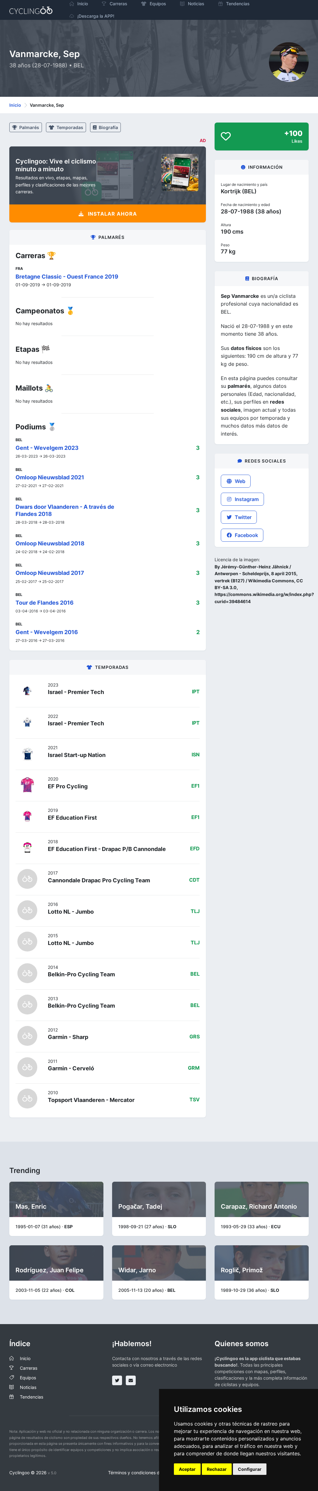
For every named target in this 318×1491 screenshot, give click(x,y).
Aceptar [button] (187, 1469)
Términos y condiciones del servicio (144, 1472)
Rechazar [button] (217, 1469)
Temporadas (69, 127)
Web (239, 481)
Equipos (28, 1377)
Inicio (15, 105)
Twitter (243, 517)
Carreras (28, 1368)
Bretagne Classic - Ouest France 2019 (67, 276)
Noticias (28, 1387)
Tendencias (31, 1396)
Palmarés (28, 127)
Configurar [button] (249, 1469)
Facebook (246, 535)
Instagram (246, 499)
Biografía (108, 127)
